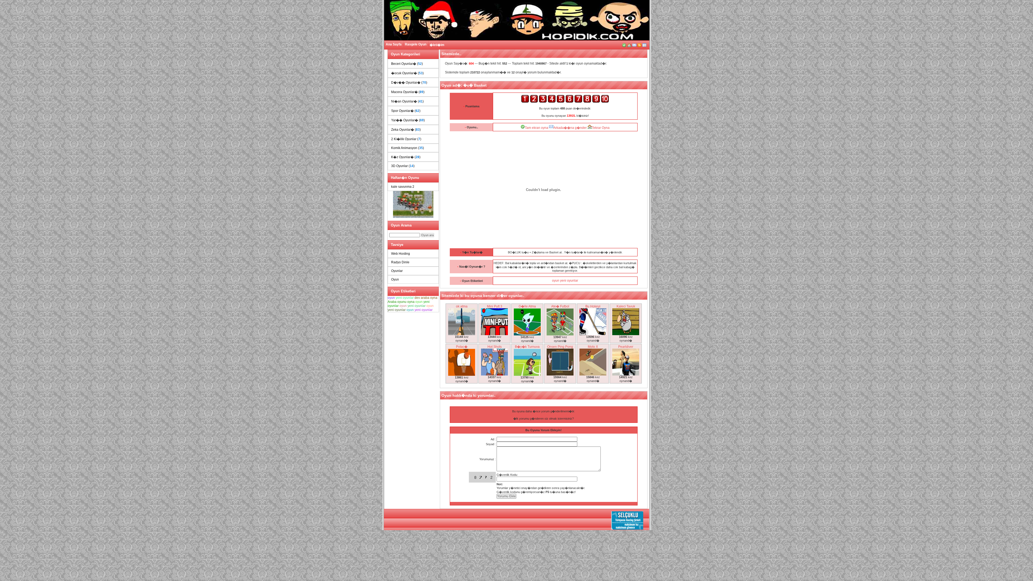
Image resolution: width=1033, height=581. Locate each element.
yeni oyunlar (405, 298)
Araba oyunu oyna (401, 302)
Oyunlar (397, 271)
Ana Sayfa (394, 44)
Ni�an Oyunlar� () (407, 101)
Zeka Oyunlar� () (406, 130)
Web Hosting (400, 254)
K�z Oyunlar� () (405, 157)
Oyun (395, 279)
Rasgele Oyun (415, 44)
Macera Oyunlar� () (407, 92)
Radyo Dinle (400, 262)
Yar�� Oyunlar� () (408, 120)
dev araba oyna (426, 298)
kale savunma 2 (402, 187)
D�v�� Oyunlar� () (409, 82)
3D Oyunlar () (403, 166)
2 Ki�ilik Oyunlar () (406, 139)
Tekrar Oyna (601, 128)
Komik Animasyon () (407, 148)
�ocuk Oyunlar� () (407, 73)
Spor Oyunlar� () (405, 111)
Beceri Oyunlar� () (407, 64)
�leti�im (437, 45)
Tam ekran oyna (536, 128)
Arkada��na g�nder (570, 128)
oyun (391, 298)
